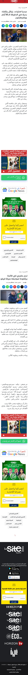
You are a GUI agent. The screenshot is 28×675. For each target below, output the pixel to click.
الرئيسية (24, 8)
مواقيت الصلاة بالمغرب (14, 672)
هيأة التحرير (18, 670)
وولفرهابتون (13, 260)
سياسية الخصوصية (11, 670)
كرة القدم (5, 257)
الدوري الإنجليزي (8, 250)
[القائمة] (25, 2)
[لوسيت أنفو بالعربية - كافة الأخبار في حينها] (14, 1)
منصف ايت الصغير (21, 21)
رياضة (19, 8)
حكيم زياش (21, 257)
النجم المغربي (18, 254)
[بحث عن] (3, 2)
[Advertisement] (14, 131)
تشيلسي (7, 254)
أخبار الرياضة (19, 250)
